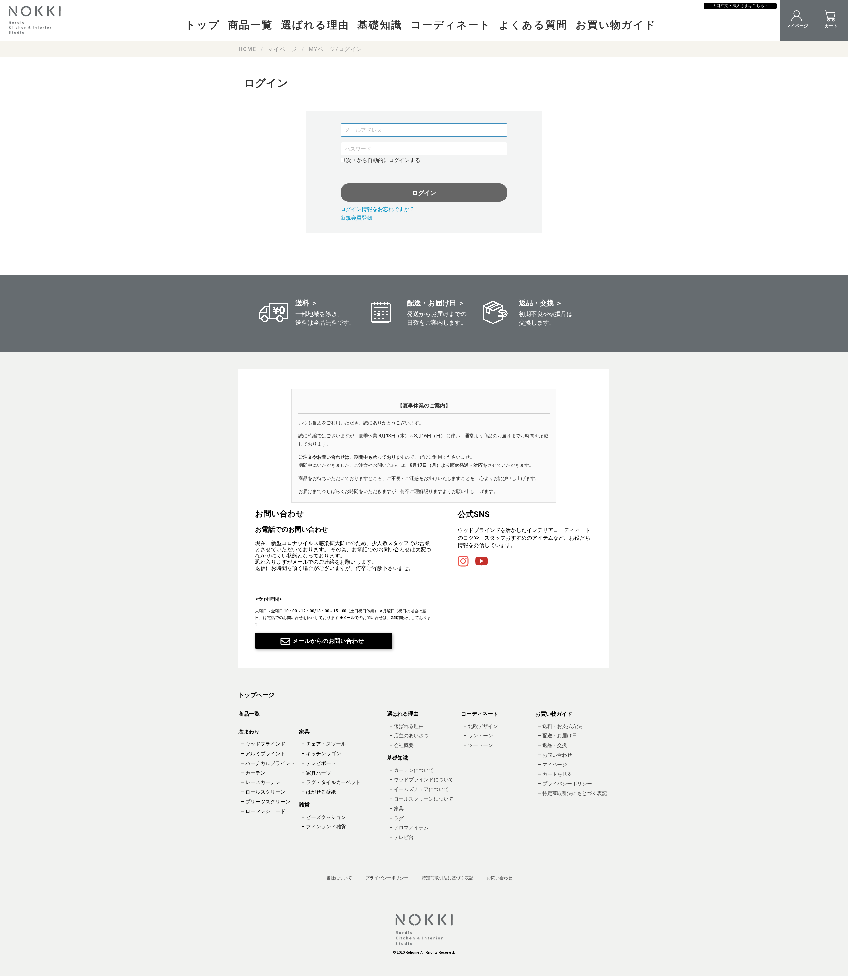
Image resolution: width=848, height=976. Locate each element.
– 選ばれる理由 (407, 726)
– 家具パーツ (316, 773)
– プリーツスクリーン (265, 802)
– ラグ (397, 818)
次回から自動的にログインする (382, 160)
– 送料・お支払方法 (560, 726)
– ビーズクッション (324, 817)
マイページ (282, 49)
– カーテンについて (412, 771)
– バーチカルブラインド (268, 764)
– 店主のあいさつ (409, 736)
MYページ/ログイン (335, 49)
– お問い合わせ (555, 755)
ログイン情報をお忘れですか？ (378, 209)
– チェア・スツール (324, 744)
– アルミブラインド (263, 754)
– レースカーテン (260, 783)
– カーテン (253, 773)
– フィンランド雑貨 (324, 827)
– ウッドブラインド (263, 744)
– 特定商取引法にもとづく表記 (572, 793)
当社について (339, 878)
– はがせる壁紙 (319, 792)
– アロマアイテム (409, 828)
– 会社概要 (402, 745)
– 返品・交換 (552, 745)
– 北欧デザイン (481, 726)
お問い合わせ (499, 878)
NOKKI (36, 20)
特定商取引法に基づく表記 (447, 878)
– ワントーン (478, 736)
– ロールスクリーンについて (421, 799)
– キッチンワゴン (321, 754)
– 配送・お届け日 (557, 736)
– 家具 (397, 809)
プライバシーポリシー (386, 878)
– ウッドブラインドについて (421, 780)
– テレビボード (319, 764)
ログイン (424, 192)
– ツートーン (478, 745)
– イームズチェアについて (419, 790)
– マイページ (552, 765)
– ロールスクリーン (263, 792)
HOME (247, 49)
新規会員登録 (356, 218)
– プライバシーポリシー (565, 784)
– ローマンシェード (263, 812)
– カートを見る (555, 774)
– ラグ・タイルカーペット (331, 783)
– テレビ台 (402, 838)
